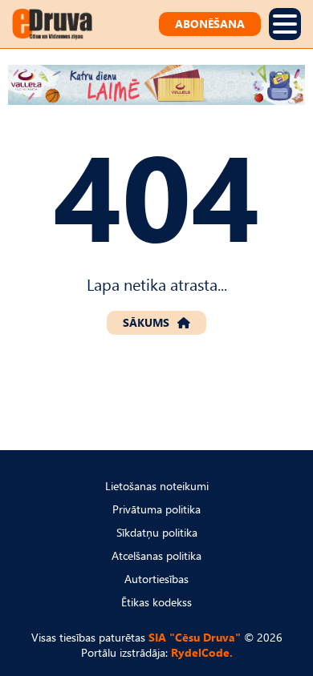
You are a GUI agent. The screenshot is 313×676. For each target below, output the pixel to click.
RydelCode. (202, 652)
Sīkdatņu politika (156, 532)
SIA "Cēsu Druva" (194, 637)
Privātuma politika (156, 509)
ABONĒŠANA (210, 23)
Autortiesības (156, 578)
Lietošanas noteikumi (157, 485)
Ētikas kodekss (156, 602)
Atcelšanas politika (156, 555)
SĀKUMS (146, 322)
